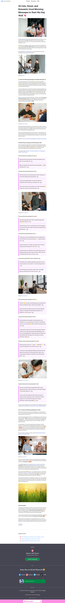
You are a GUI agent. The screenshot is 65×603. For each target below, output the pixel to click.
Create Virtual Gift (32, 559)
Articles (28, 1)
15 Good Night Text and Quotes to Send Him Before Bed (34, 405)
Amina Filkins (25, 123)
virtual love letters (40, 464)
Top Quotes (33, 1)
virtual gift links (31, 464)
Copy (32, 161)
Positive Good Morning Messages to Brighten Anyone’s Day (34, 138)
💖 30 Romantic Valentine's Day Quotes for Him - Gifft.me (30, 538)
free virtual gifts (27, 51)
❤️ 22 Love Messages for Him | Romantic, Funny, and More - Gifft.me (32, 536)
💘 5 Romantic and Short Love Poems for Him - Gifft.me (30, 540)
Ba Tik (23, 75)
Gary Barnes (24, 456)
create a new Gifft (27, 472)
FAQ (38, 1)
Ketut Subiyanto (25, 380)
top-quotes (20, 525)
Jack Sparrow (24, 295)
